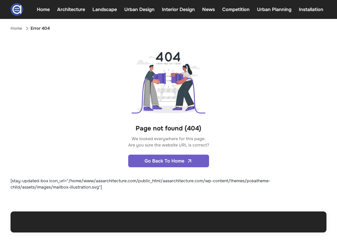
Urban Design (139, 9)
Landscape (104, 9)
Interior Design (178, 9)
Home (43, 9)
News (208, 9)
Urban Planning (274, 9)
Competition (236, 9)
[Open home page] (17, 9)
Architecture (71, 9)
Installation (311, 9)
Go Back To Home (164, 161)
